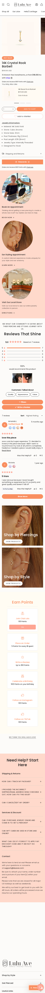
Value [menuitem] (35, 394)
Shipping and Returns (15, 153)
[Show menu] (3, 4)
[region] (22, 378)
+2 (22, 428)
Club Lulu (30, 82)
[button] (22, 348)
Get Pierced (7, 983)
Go (22, 627)
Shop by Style (8, 975)
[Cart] (41, 4)
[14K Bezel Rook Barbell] (9, 93)
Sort (23, 415)
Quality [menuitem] (10, 394)
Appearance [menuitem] (23, 394)
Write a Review (27, 408)
